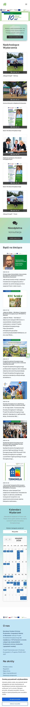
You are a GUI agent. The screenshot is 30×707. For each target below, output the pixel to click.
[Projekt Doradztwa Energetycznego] (8, 4)
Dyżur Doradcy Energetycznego (12, 130)
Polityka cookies (8, 667)
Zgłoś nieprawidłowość (10, 673)
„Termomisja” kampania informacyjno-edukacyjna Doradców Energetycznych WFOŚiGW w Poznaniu (14, 486)
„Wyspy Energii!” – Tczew (10, 214)
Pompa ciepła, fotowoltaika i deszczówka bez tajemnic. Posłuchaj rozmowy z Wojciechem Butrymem (14, 275)
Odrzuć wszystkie (15, 703)
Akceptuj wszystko (15, 699)
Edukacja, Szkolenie (8, 582)
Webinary (8, 564)
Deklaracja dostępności (10, 675)
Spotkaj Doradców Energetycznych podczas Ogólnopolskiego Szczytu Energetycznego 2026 (13, 444)
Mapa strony (6, 671)
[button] (26, 4)
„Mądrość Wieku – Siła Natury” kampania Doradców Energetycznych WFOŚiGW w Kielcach (14, 314)
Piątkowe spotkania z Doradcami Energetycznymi (12, 158)
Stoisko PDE (18, 558)
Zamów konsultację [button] (15, 238)
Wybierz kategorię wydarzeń (15, 528)
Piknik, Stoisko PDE (12, 551)
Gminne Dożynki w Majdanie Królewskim (14, 103)
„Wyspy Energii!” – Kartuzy (10, 75)
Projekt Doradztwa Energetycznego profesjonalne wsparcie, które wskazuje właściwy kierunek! (14, 363)
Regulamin (6, 669)
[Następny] (10, 539)
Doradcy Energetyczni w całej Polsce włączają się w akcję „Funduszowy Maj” (14, 404)
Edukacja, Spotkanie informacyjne (5, 551)
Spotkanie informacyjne (18, 556)
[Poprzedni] (6, 539)
